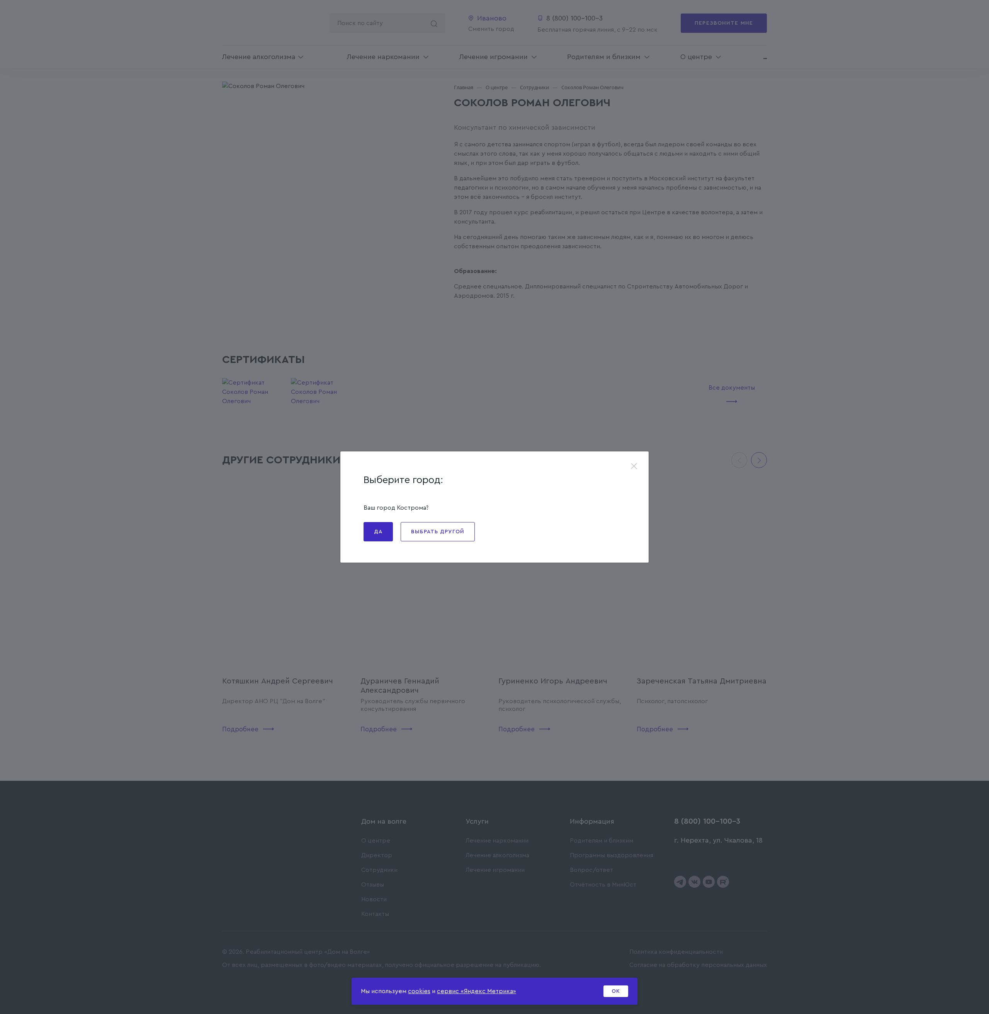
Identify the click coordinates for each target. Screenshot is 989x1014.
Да (378, 531)
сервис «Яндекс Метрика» (476, 991)
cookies (419, 991)
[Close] (634, 467)
